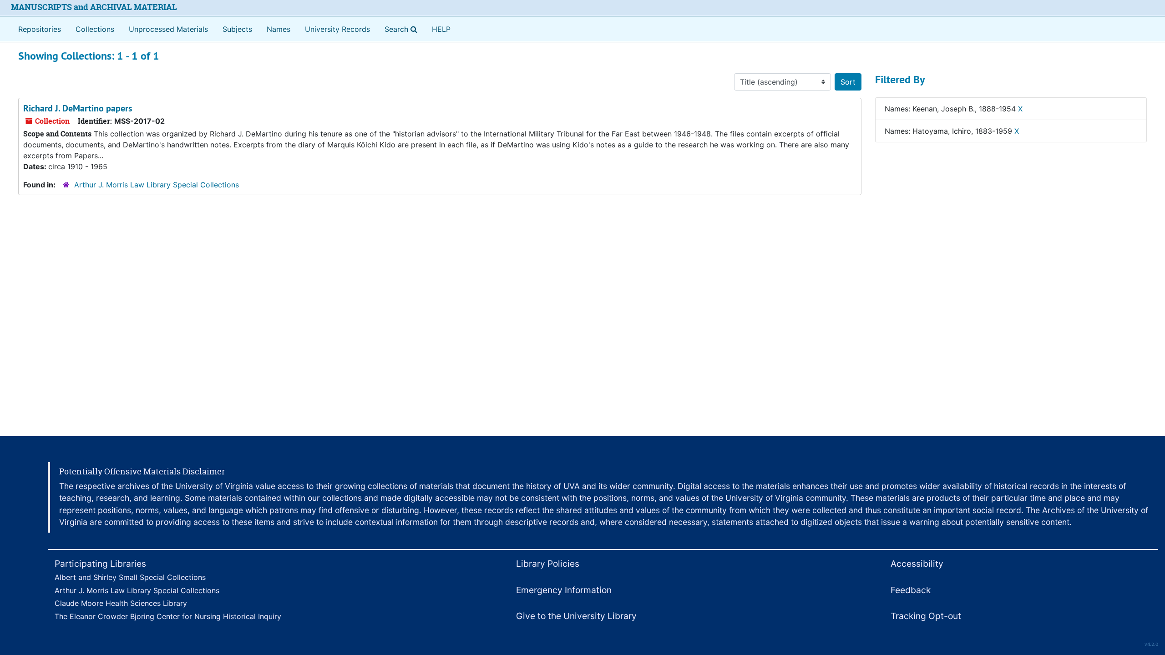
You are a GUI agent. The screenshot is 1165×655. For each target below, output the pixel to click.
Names (278, 29)
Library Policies (547, 563)
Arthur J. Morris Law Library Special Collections (156, 184)
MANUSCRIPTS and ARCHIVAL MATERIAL (94, 7)
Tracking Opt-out (926, 615)
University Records (337, 29)
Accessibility (917, 563)
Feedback (911, 589)
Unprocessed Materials (168, 29)
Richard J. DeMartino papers (77, 108)
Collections (95, 29)
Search (403, 29)
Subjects (237, 29)
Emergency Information (564, 589)
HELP (441, 29)
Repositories (39, 29)
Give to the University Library (576, 615)
